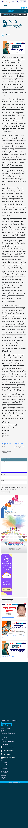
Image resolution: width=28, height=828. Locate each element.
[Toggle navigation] (25, 11)
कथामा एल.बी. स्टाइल (5, 450)
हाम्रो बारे (5, 762)
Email (2, 480)
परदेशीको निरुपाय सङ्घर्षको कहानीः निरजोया (18, 444)
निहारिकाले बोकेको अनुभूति (6, 443)
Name (3, 475)
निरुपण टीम (5, 764)
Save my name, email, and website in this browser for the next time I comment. (13, 488)
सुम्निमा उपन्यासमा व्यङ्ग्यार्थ (8, 618)
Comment (4, 461)
